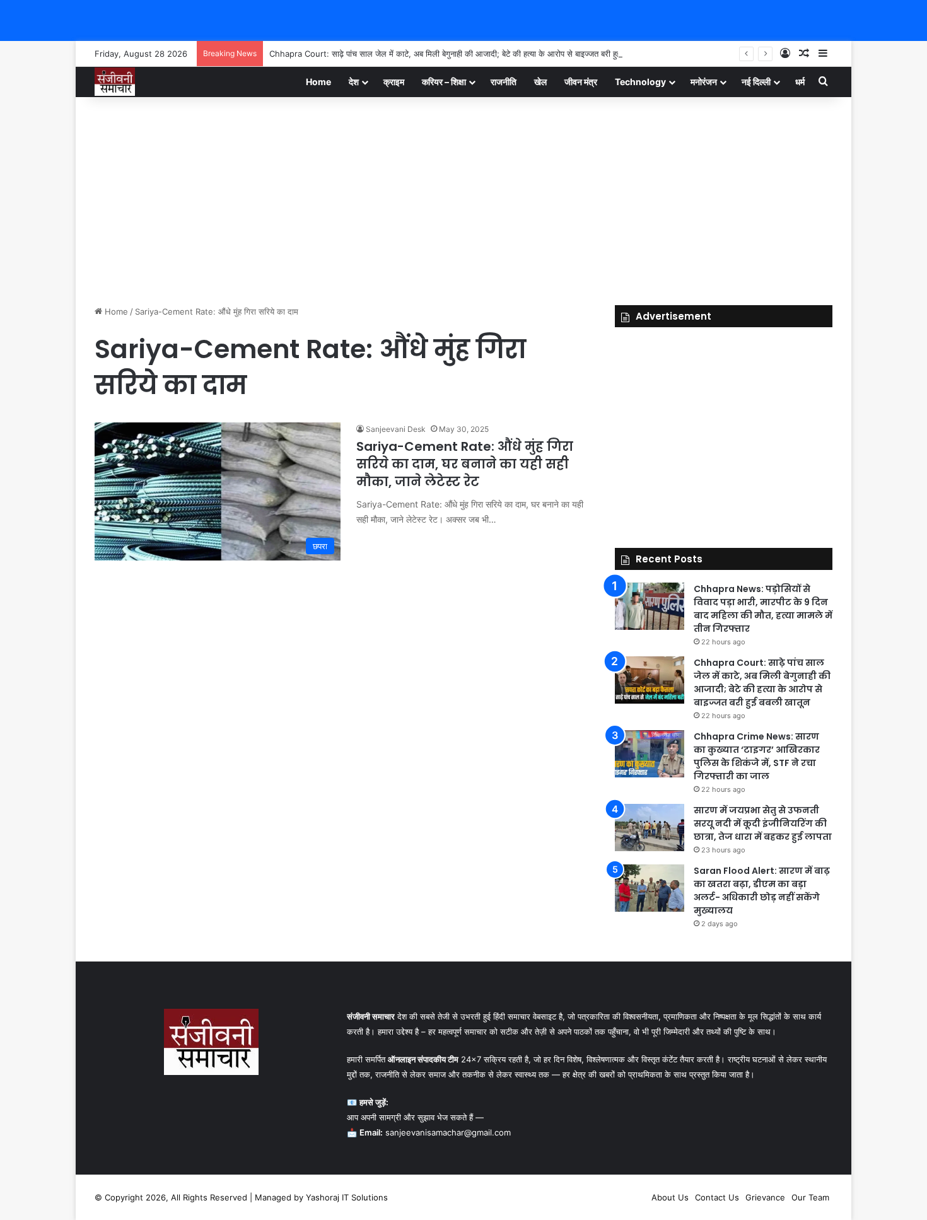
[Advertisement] (463, 198)
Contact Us (717, 1197)
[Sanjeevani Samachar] (115, 81)
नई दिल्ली (756, 81)
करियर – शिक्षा (444, 81)
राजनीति (503, 81)
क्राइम (393, 81)
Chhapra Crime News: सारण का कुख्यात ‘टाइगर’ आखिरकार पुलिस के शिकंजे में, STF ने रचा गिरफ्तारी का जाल (757, 756)
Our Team (810, 1197)
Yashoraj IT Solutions (347, 1197)
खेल (540, 81)
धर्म (800, 81)
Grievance (765, 1197)
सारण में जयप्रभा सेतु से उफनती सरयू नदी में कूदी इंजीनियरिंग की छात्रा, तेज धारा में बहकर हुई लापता (763, 823)
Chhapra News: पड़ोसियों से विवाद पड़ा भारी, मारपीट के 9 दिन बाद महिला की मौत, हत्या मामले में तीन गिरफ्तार (763, 609)
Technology (640, 81)
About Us (670, 1197)
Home (318, 81)
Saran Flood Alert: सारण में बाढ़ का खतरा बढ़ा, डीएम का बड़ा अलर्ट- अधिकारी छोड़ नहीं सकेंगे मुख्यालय (762, 890)
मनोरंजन (704, 81)
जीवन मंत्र (580, 81)
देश (354, 81)
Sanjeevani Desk (396, 429)
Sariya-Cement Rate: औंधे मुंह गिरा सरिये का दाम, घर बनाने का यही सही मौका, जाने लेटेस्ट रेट (464, 464)
